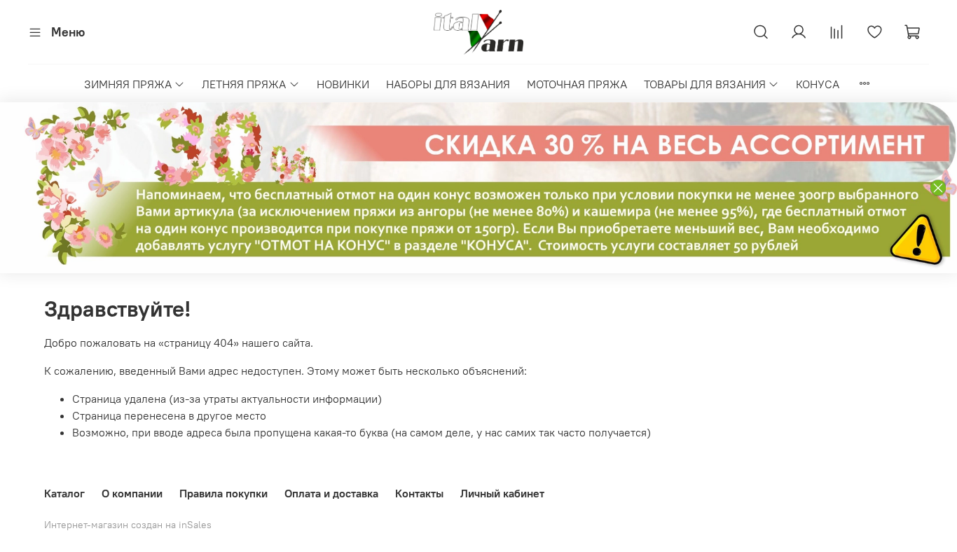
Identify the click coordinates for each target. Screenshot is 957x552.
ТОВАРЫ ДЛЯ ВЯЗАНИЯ (705, 84)
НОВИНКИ (343, 84)
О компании (132, 493)
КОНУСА (817, 84)
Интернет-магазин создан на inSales (128, 524)
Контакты (419, 493)
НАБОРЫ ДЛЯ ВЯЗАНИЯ (448, 84)
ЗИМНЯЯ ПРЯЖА (128, 84)
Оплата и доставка (331, 493)
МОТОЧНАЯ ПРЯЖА (577, 84)
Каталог (64, 493)
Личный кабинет (502, 493)
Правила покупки (223, 493)
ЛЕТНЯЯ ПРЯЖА (244, 84)
